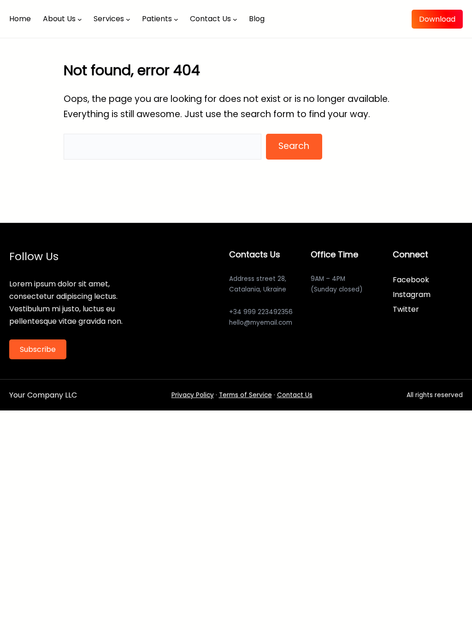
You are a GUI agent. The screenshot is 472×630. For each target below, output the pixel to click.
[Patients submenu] (176, 19)
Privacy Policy (192, 395)
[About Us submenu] (79, 19)
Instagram (412, 294)
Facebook (411, 279)
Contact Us (295, 395)
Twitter (406, 309)
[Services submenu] (128, 19)
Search (293, 146)
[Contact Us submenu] (235, 19)
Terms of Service (245, 395)
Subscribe (38, 349)
